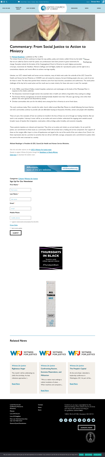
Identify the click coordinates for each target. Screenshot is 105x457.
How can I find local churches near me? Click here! (18, 420)
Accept (81, 454)
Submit (16, 233)
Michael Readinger (18, 56)
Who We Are (6, 8)
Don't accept (88, 454)
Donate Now (95, 1)
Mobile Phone (15, 212)
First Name (14, 184)
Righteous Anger (18, 368)
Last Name (14, 194)
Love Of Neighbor (15, 416)
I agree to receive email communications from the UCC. (25, 221)
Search (88, 1)
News (40, 407)
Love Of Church (15, 414)
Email (12, 203)
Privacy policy (97, 454)
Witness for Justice (31, 178)
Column (21, 178)
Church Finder (24, 1)
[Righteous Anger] (23, 353)
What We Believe (18, 8)
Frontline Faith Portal (44, 1)
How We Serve (30, 8)
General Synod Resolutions (18, 423)
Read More (16, 384)
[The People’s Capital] (81, 353)
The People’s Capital (78, 368)
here (81, 410)
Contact (33, 1)
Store (37, 1)
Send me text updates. (17, 228)
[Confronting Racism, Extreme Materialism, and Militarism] (52, 353)
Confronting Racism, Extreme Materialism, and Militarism (51, 371)
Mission (12, 411)
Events (29, 1)
